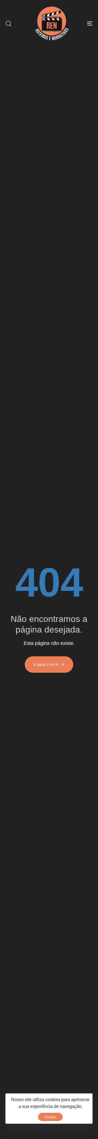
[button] (8, 23)
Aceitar (50, 1117)
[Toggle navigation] (78, 23)
